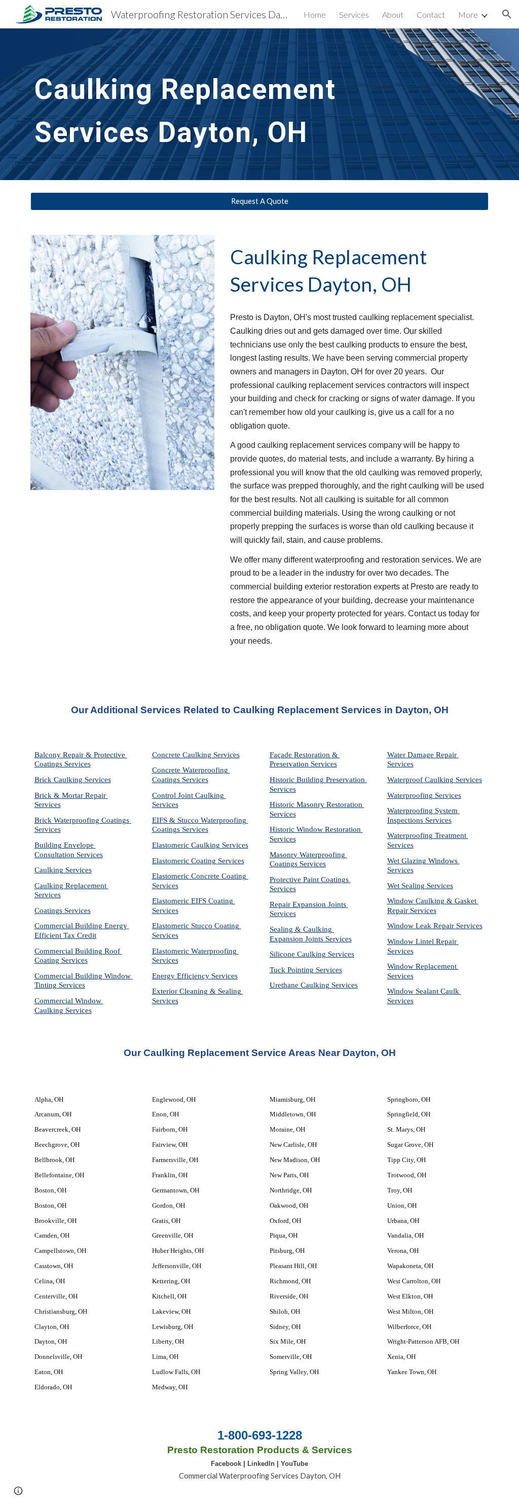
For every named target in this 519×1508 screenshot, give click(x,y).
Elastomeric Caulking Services (200, 845)
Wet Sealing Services (420, 886)
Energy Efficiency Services (195, 976)
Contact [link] (431, 14)
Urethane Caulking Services (314, 985)
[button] (507, 14)
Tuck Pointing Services (306, 970)
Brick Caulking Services (72, 780)
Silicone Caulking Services (312, 954)
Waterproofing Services (424, 795)
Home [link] (315, 14)
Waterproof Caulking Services (434, 780)
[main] (240, 104)
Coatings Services (62, 910)
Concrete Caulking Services (196, 755)
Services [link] (354, 14)
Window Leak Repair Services (435, 926)
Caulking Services (63, 870)
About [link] (392, 14)
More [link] (468, 14)
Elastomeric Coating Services (198, 861)
